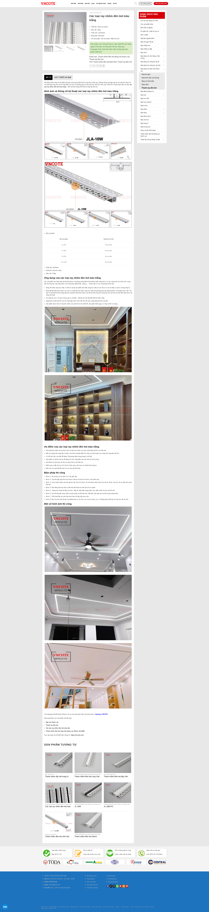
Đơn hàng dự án (112, 878)
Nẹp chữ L (144, 52)
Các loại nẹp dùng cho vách (149, 20)
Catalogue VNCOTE (101, 714)
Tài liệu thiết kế (91, 878)
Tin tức (115, 3)
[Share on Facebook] (90, 65)
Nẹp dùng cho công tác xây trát (150, 65)
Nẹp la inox (144, 105)
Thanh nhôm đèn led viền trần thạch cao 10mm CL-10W (57, 837)
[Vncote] (54, 3)
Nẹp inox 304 (145, 98)
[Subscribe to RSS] (123, 886)
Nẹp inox (44, 907)
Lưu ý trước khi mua (62, 77)
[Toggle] (164, 24)
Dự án (93, 3)
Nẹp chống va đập (146, 49)
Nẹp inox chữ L (109, 907)
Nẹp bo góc (146, 74)
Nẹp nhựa (144, 112)
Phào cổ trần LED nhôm (148, 130)
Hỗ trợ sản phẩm (91, 881)
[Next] (83, 28)
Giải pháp (87, 3)
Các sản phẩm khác (147, 24)
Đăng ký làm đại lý (113, 881)
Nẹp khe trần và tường (150, 78)
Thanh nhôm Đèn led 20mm (86, 836)
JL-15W (78, 806)
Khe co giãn (144, 35)
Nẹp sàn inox (145, 120)
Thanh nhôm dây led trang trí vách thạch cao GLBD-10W (57, 777)
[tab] (48, 77)
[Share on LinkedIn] (103, 65)
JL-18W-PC (108, 806)
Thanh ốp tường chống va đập (150, 139)
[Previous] (48, 28)
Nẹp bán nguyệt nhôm (147, 38)
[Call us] (117, 886)
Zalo (103, 49)
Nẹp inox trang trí (146, 102)
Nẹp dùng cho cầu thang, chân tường (150, 57)
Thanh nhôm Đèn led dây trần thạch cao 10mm (116, 777)
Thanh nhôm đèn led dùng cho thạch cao (150, 135)
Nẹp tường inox (145, 127)
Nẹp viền (145, 84)
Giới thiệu (73, 3)
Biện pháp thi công (91, 875)
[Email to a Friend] (97, 65)
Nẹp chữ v (126, 907)
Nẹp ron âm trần (148, 81)
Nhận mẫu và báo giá (92, 887)
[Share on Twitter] (94, 65)
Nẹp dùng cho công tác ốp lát (150, 61)
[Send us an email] (114, 886)
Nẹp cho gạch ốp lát (147, 42)
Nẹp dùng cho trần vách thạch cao (150, 70)
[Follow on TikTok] (111, 886)
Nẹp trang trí (144, 123)
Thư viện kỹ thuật (101, 3)
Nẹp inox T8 (74, 907)
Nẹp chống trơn (145, 45)
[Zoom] (46, 41)
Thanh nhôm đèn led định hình (105, 62)
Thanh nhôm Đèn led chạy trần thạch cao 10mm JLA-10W (87, 777)
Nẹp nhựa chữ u (146, 116)
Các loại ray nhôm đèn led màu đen (57, 807)
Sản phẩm (80, 3)
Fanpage (93, 49)
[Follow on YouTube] (126, 886)
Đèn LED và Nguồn (147, 27)
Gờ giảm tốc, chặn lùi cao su (150, 31)
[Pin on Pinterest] (100, 65)
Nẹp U (118, 907)
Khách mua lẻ (111, 875)
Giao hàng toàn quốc (92, 884)
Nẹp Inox (143, 95)
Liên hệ (109, 3)
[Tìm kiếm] (135, 3)
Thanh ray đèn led (149, 88)
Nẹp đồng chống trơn (147, 91)
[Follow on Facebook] (107, 886)
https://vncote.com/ (77, 735)
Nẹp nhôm (144, 109)
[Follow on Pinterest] (120, 886)
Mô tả (48, 77)
